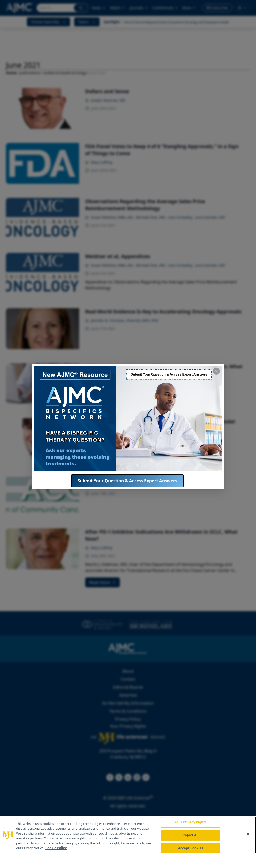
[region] (128, 834)
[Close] (248, 834)
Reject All (190, 835)
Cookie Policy (56, 848)
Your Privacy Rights (190, 822)
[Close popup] (216, 371)
